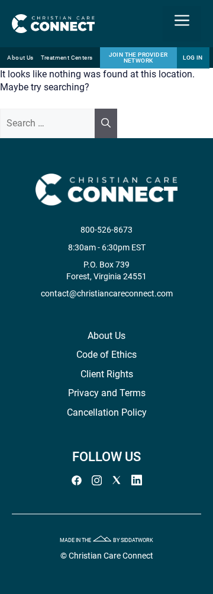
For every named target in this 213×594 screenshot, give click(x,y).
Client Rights (106, 374)
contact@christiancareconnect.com (107, 293)
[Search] (106, 123)
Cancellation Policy (107, 412)
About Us (20, 57)
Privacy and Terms (107, 393)
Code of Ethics (106, 354)
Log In (192, 57)
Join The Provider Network (138, 57)
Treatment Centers (67, 57)
